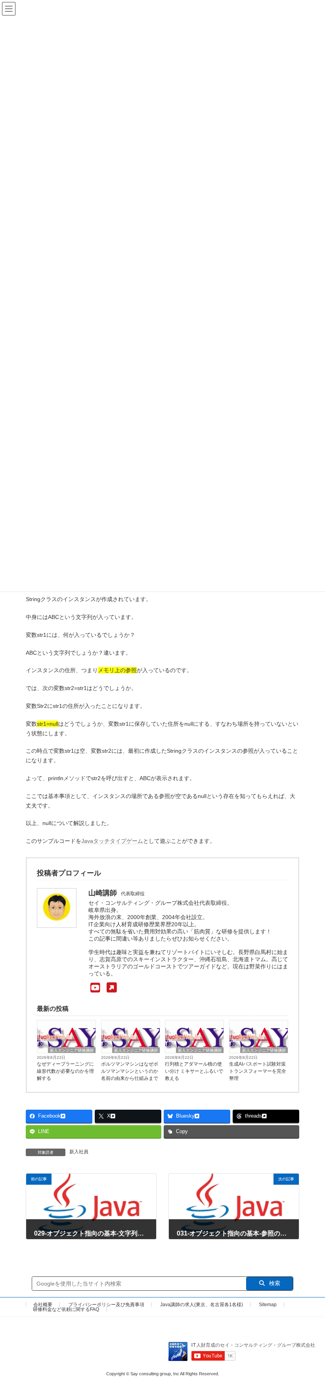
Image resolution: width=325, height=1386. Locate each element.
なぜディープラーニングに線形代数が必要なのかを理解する (65, 1071)
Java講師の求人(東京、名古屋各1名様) (201, 1304)
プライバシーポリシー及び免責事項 (106, 1304)
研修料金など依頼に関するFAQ (66, 1309)
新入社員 (78, 1152)
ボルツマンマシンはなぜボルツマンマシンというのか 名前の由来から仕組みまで (129, 1071)
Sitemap (268, 1304)
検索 (274, 1283)
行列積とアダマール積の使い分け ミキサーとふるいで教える (194, 1071)
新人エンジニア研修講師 (72, 1050)
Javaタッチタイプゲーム (112, 841)
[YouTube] (102, 988)
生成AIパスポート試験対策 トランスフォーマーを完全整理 (257, 1071)
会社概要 (42, 1304)
